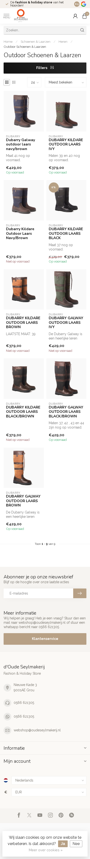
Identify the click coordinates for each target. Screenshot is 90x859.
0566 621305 (24, 703)
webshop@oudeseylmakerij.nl (37, 730)
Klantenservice (45, 639)
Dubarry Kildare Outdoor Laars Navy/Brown (20, 233)
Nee (76, 843)
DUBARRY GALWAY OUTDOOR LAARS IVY (66, 322)
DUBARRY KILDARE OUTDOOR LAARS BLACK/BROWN (23, 411)
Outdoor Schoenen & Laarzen (25, 46)
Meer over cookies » (46, 850)
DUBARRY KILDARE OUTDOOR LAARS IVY (66, 144)
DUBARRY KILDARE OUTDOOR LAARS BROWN (23, 322)
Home (8, 41)
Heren (63, 41)
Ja (63, 843)
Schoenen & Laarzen (35, 41)
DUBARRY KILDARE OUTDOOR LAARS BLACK (66, 233)
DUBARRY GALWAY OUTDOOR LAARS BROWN (23, 500)
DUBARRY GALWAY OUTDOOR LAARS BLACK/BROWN (66, 411)
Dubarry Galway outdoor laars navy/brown (20, 144)
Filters (42, 68)
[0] (84, 16)
